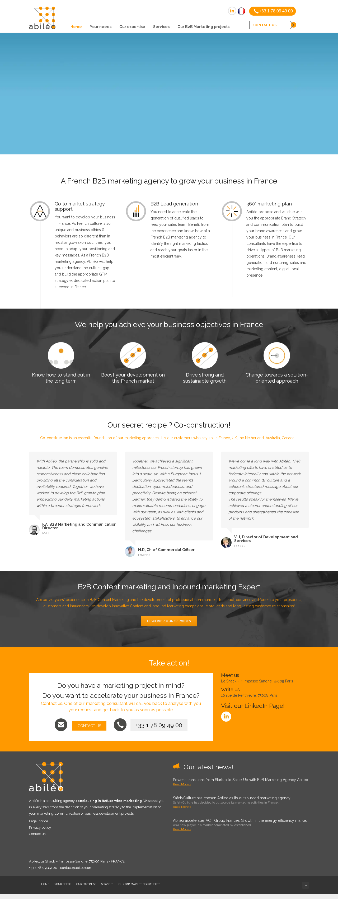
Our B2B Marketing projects (203, 27)
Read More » (182, 784)
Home (76, 27)
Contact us (37, 834)
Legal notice (38, 821)
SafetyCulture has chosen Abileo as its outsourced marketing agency (231, 798)
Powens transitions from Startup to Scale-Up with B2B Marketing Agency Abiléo (240, 780)
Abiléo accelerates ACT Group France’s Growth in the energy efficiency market (240, 820)
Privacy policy (40, 827)
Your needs (100, 27)
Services (161, 27)
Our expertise (132, 27)
